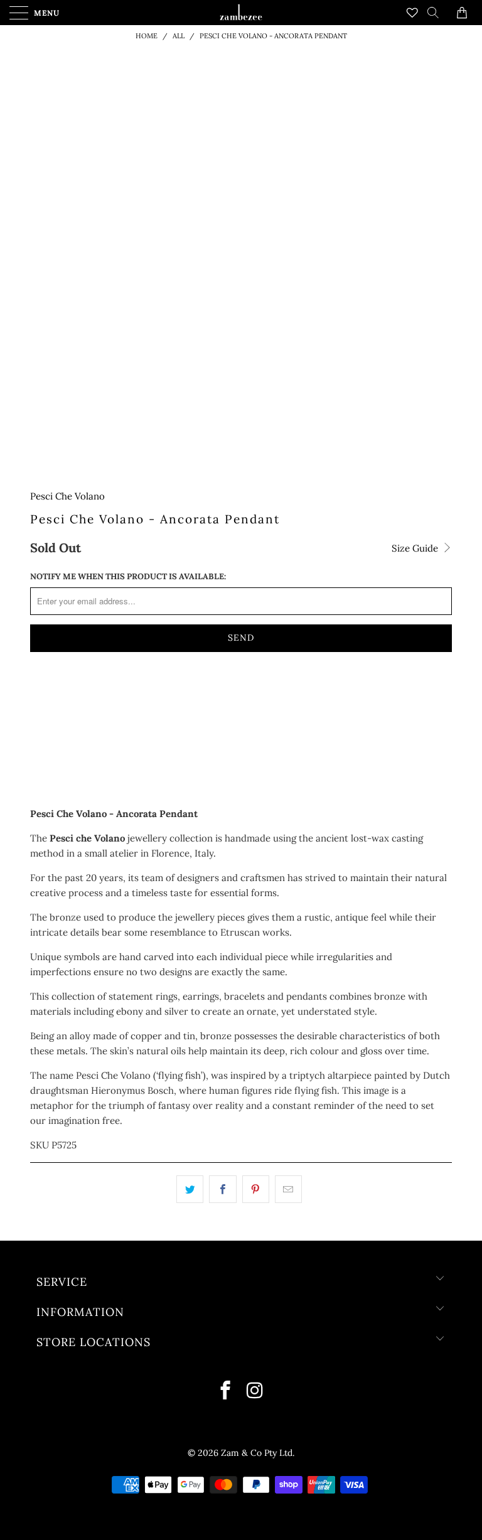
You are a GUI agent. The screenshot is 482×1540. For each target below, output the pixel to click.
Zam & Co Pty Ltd (256, 1452)
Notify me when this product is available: (128, 576)
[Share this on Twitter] (189, 1189)
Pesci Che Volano (67, 496)
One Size (56, 696)
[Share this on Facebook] (222, 1189)
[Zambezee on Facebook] (226, 1392)
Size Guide (416, 548)
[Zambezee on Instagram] (255, 1392)
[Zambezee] (240, 12)
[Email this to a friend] (288, 1189)
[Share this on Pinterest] (255, 1189)
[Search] (437, 12)
